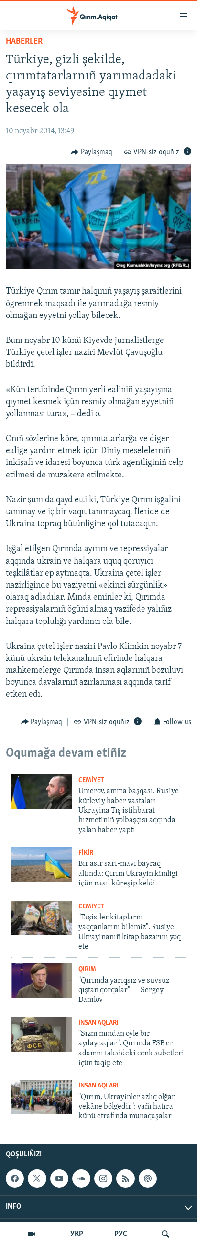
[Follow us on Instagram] (103, 1178)
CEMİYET (91, 780)
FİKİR (85, 853)
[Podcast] (148, 1178)
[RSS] (125, 1178)
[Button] (91, 152)
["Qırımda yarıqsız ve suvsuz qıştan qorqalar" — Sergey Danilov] (41, 980)
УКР (76, 1234)
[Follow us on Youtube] (59, 1178)
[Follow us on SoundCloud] (81, 1178)
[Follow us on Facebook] (15, 1178)
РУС (120, 1234)
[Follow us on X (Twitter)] (37, 1178)
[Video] (31, 1234)
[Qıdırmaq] (165, 1234)
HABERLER (24, 41)
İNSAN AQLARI (98, 1023)
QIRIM (87, 969)
